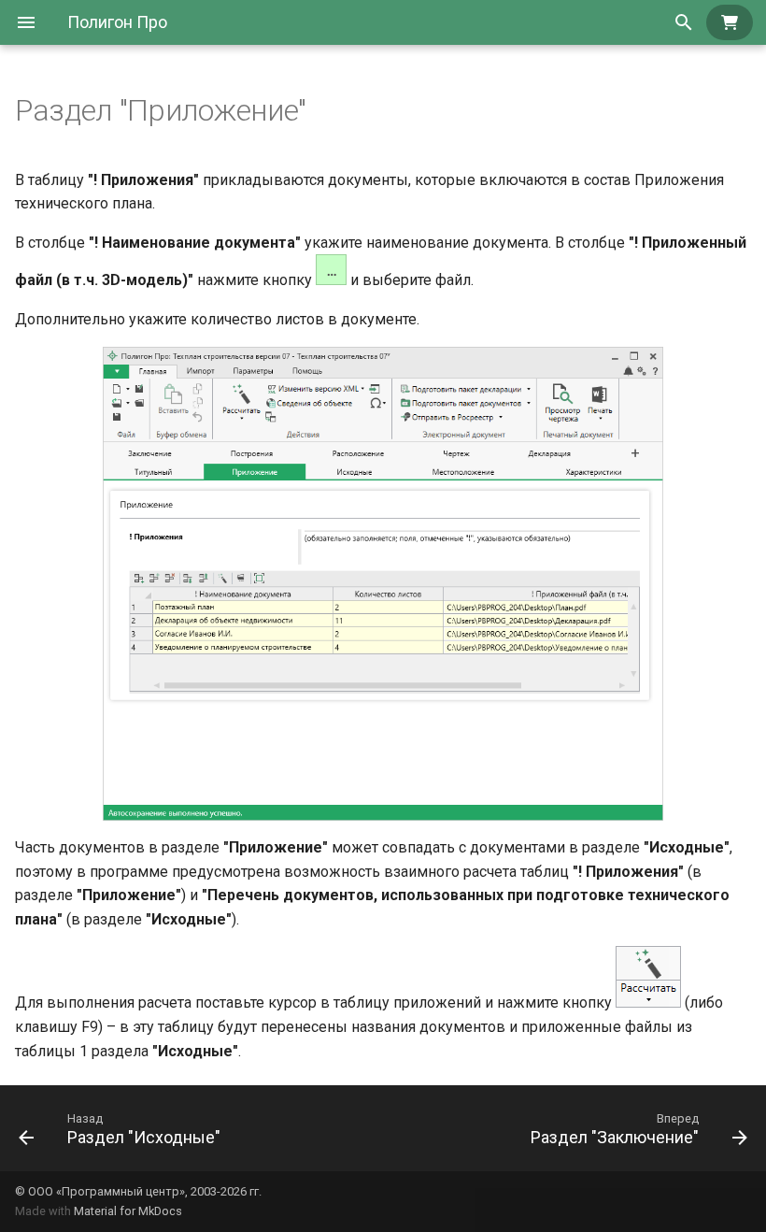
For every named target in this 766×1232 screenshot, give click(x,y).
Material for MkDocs (128, 1211)
